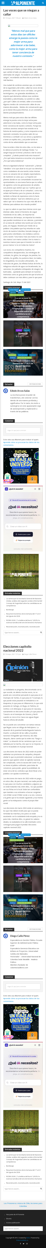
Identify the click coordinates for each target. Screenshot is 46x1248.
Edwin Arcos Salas (30, 18)
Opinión (12, 292)
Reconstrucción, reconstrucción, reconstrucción (23, 627)
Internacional (25, 289)
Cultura (19, 330)
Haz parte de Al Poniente (15, 1214)
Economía (12, 355)
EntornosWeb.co (22, 1240)
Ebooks (9, 1219)
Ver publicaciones (35, 384)
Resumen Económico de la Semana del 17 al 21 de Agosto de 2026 (23, 363)
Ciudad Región (13, 289)
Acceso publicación (13, 1223)
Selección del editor (16, 295)
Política (21, 292)
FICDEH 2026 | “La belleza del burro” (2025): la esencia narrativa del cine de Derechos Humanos (24, 621)
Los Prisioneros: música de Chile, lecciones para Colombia (23, 1204)
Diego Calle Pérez (30, 654)
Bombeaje (23, 333)
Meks (28, 1238)
